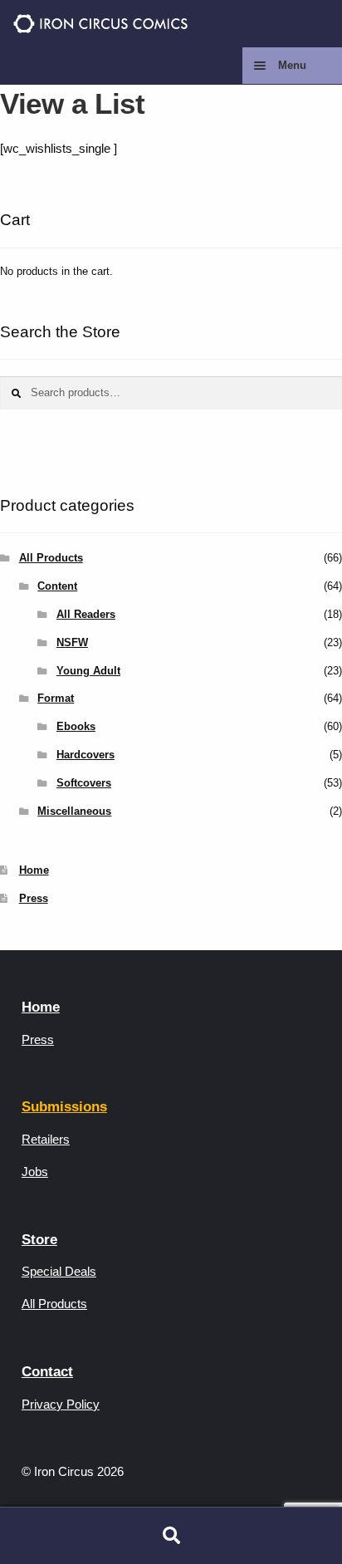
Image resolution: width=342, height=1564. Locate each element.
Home (34, 870)
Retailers (46, 1139)
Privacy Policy (61, 1404)
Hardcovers (85, 754)
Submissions (64, 1107)
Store (39, 1240)
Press (33, 898)
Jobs (35, 1171)
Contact (47, 1372)
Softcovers (83, 783)
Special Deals (59, 1271)
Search (171, 1536)
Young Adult (88, 670)
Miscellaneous (74, 811)
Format (55, 698)
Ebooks (75, 726)
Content (57, 586)
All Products (51, 558)
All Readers (85, 614)
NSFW (72, 642)
